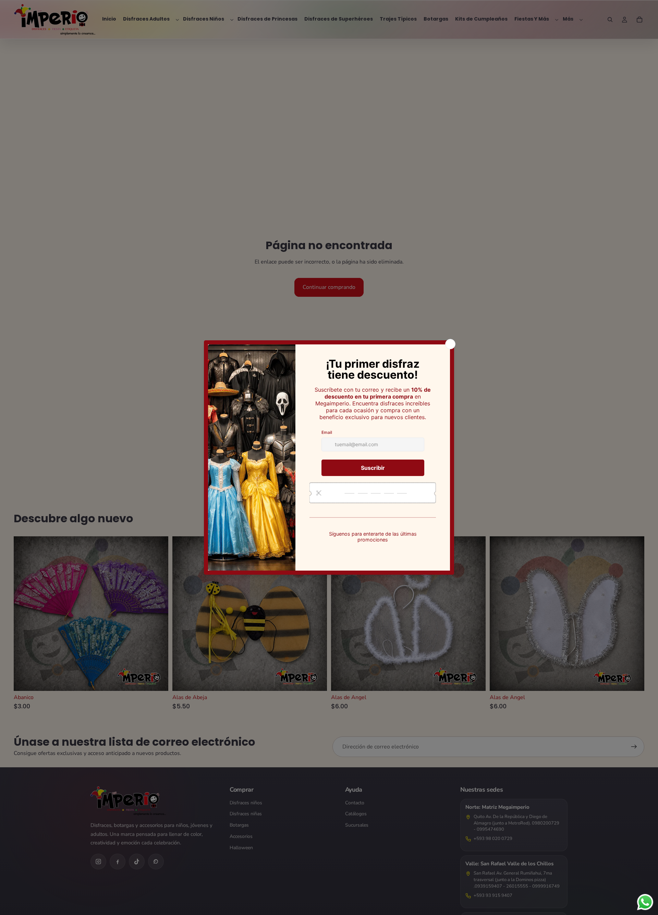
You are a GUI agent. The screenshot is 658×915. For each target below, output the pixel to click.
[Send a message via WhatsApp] (645, 902)
